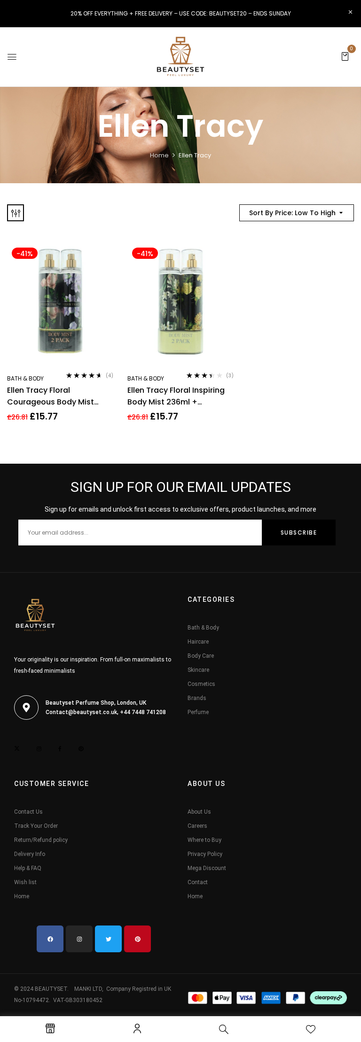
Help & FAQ (27, 868)
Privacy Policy (205, 854)
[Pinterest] (137, 938)
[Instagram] (79, 938)
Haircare (198, 641)
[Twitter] (108, 938)
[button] (345, 56)
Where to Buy (204, 840)
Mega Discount (207, 868)
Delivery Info (29, 854)
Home (159, 155)
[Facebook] (50, 938)
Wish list (25, 882)
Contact (198, 882)
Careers (197, 826)
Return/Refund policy (41, 840)
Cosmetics (201, 684)
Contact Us (28, 812)
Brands (197, 698)
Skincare (198, 670)
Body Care (201, 656)
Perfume (198, 712)
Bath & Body (25, 378)
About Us (199, 812)
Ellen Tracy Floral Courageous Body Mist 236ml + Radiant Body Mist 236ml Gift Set (58, 396)
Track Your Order (36, 826)
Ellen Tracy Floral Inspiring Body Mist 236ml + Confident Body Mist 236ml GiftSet (178, 396)
